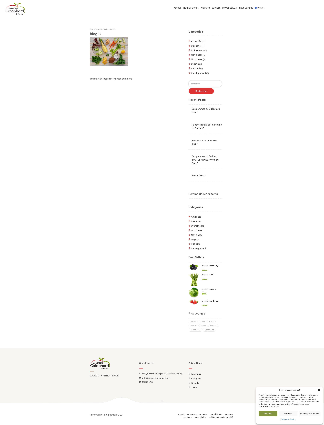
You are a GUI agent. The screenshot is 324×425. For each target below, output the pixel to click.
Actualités (196, 41)
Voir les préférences (309, 413)
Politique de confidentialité (221, 417)
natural (213, 326)
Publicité (195, 68)
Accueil (177, 8)
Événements (197, 50)
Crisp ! (198, 175)
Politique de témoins (288, 419)
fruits (211, 321)
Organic (195, 64)
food (203, 321)
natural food (195, 330)
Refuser (288, 413)
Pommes (229, 414)
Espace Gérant (229, 8)
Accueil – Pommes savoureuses (192, 414)
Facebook (196, 374)
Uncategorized (198, 73)
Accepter (268, 413)
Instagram (196, 378)
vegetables (209, 330)
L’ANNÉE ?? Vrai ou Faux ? (205, 159)
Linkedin (195, 383)
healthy (194, 326)
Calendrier (196, 45)
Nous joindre (246, 8)
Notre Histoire (190, 8)
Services (216, 8)
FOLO (119, 414)
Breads (193, 321)
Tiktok (194, 387)
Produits (205, 8)
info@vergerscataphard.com (156, 378)
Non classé (196, 54)
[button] (319, 390)
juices (203, 326)
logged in (107, 78)
